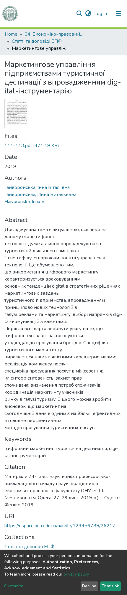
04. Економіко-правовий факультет (54, 34)
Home (11, 34)
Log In (101, 13)
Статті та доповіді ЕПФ (37, 41)
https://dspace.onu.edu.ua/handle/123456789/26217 (59, 526)
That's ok (110, 586)
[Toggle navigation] (118, 13)
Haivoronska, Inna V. (24, 201)
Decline (89, 586)
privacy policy (76, 574)
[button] (88, 13)
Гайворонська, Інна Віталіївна (37, 187)
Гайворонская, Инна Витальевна (40, 194)
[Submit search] (79, 13)
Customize (13, 586)
